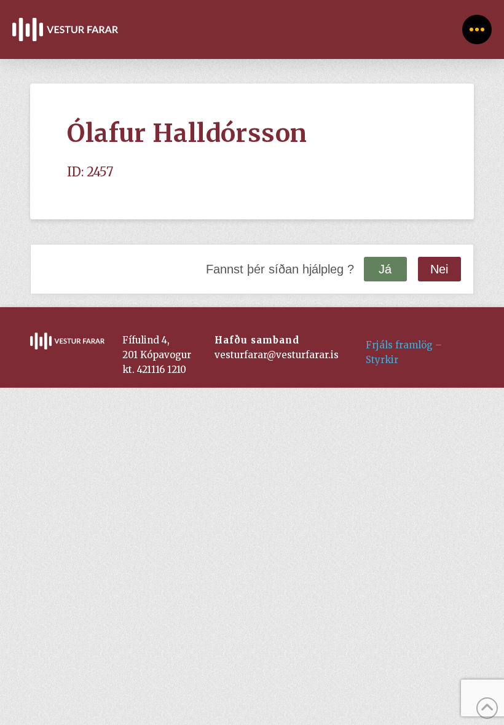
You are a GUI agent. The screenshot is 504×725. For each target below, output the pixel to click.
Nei (439, 269)
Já (385, 269)
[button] (477, 29)
